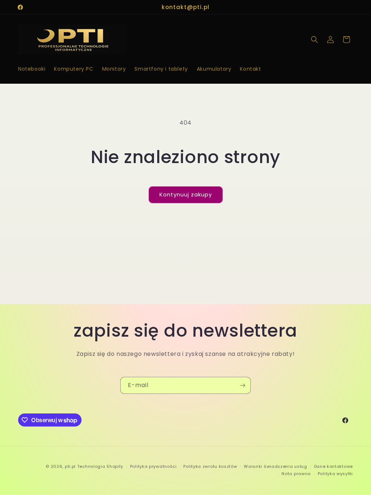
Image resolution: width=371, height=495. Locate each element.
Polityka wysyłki (335, 474)
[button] (314, 39)
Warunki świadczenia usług (275, 466)
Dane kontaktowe (333, 466)
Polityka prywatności (153, 466)
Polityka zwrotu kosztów (210, 466)
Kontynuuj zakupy (185, 194)
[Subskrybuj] (242, 385)
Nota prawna (296, 474)
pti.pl (70, 466)
